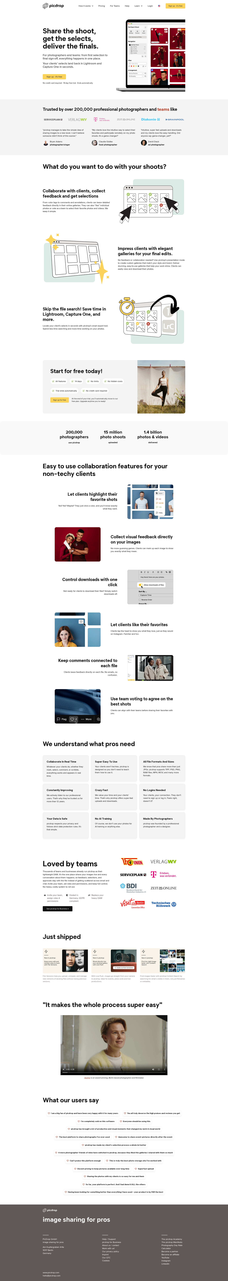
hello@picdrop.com (51, 1275)
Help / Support (109, 1239)
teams (163, 109)
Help (127, 6)
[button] (58, 381)
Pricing (101, 6)
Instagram (166, 1260)
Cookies (106, 1260)
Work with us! (108, 1248)
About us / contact (110, 1245)
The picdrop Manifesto (172, 1242)
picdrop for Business (111, 1242)
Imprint (105, 1254)
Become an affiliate (170, 1254)
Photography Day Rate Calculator (172, 1247)
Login (150, 6)
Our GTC (106, 1257)
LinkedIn (165, 1264)
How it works (85, 6)
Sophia (87, 1078)
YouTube (165, 1257)
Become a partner (170, 1251)
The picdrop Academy (172, 1239)
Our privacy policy (110, 1251)
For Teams (115, 6)
